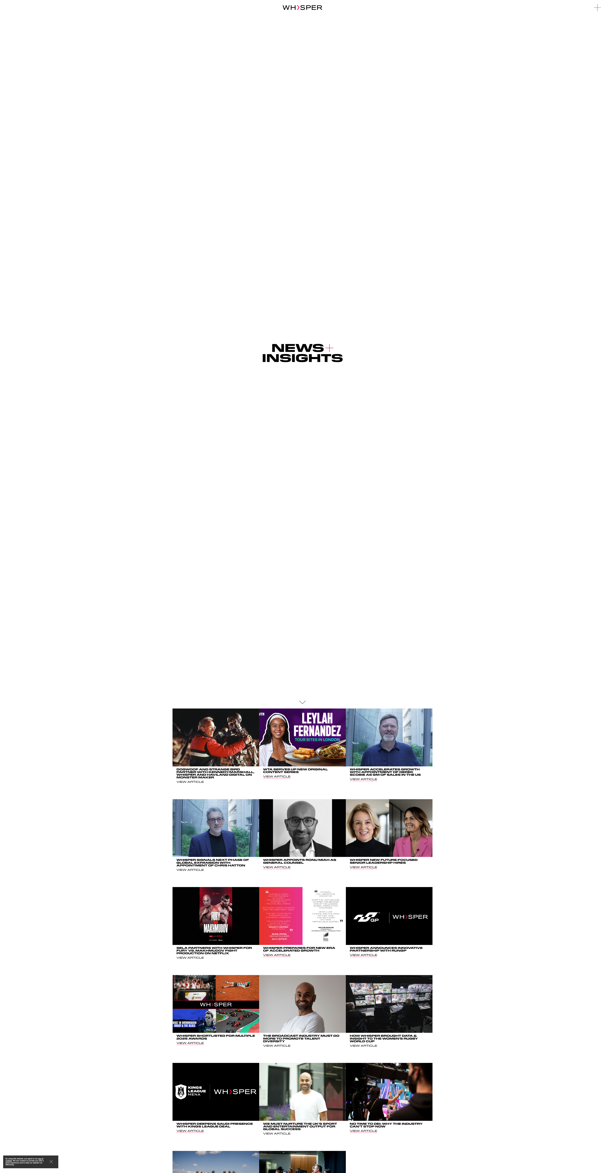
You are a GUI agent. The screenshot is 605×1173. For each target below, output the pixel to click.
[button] (597, 7)
